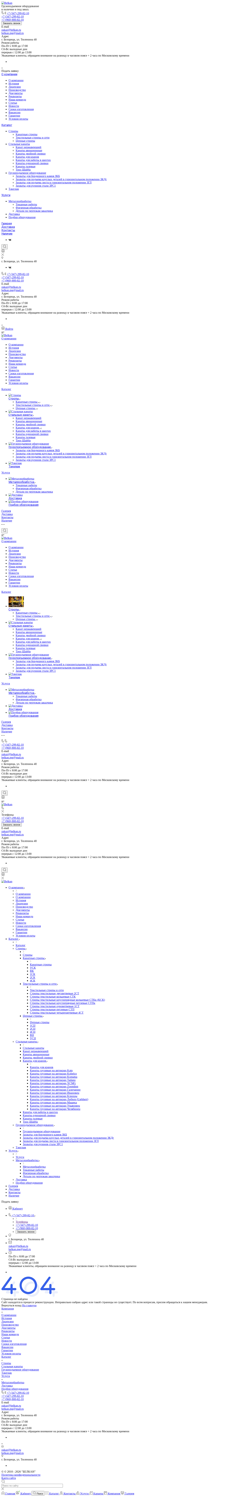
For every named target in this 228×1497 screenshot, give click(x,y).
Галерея (6, 223)
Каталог (6, 125)
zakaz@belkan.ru (11, 29)
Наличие (6, 233)
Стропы (13, 131)
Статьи (13, 102)
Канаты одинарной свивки (32, 163)
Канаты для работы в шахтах (33, 160)
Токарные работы (26, 204)
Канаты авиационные (29, 150)
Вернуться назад (11, 1305)
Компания (7, 1308)
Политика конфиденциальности (20, 1474)
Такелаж (14, 188)
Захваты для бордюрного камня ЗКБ (38, 176)
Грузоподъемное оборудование (27, 172)
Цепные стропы (25, 140)
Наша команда (17, 99)
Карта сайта (8, 1478)
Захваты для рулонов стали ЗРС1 (36, 185)
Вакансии (14, 112)
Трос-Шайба (23, 169)
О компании (9, 74)
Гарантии (14, 115)
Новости (14, 106)
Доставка (14, 214)
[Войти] (3, 251)
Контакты (8, 230)
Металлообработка (20, 201)
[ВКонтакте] (10, 239)
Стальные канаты (19, 143)
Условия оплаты (18, 118)
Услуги (5, 195)
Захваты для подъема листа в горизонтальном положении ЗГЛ (54, 182)
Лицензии (15, 86)
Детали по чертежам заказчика (34, 210)
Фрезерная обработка (29, 207)
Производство (17, 89)
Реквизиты (15, 96)
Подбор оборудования (22, 217)
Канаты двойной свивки (31, 153)
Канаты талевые (25, 166)
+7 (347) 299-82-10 (18, 13)
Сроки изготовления (21, 109)
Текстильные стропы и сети (33, 137)
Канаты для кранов (27, 156)
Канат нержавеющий (28, 147)
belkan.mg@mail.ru (12, 33)
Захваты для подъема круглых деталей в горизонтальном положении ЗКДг (61, 179)
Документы (16, 93)
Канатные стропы (26, 134)
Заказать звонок (11, 23)
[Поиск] (4, 246)
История (14, 83)
